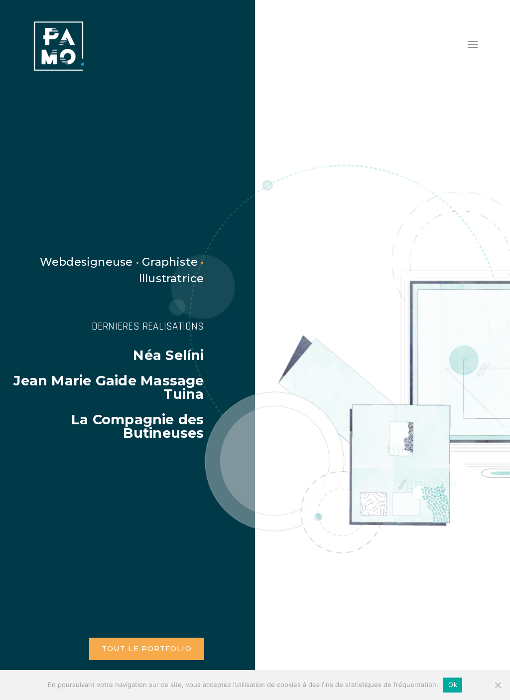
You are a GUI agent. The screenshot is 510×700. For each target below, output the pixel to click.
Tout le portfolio (147, 648)
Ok (452, 685)
